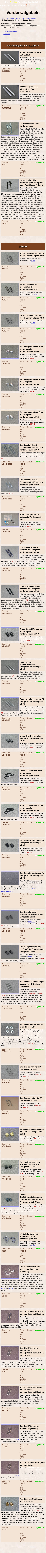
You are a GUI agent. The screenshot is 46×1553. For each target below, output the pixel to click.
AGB (32, 1546)
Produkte (5, 18)
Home (13, 1546)
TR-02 (3, 1288)
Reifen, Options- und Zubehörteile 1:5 (23, 18)
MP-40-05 (31, 922)
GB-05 (17, 1439)
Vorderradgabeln (10, 31)
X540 (33, 261)
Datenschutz (27, 1546)
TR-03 (11, 1288)
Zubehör (6, 34)
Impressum (19, 1546)
